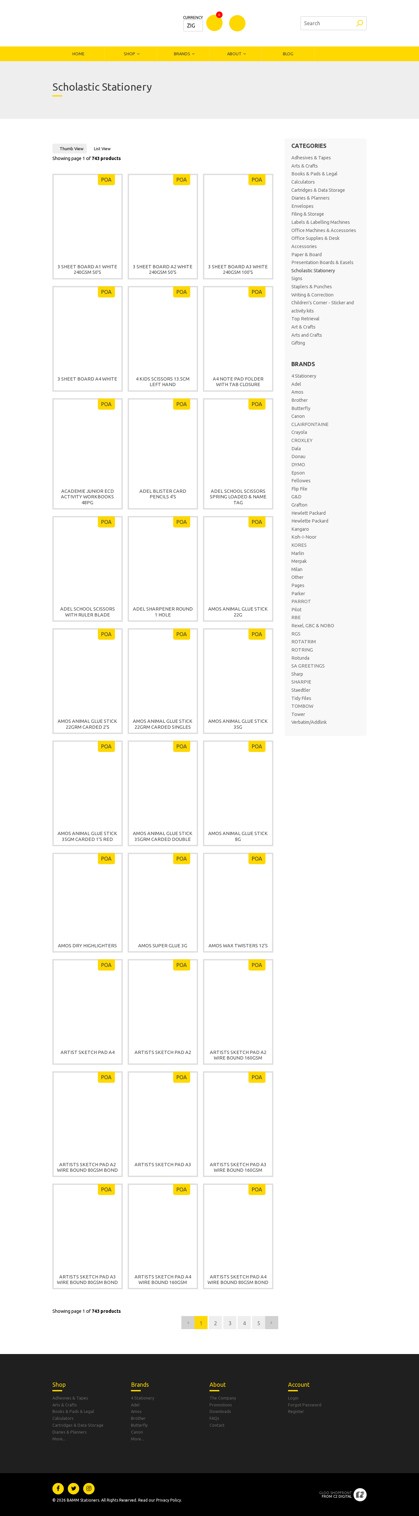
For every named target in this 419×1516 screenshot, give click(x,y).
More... (58, 1438)
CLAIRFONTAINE (310, 424)
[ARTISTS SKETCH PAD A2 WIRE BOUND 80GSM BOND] (87, 1113)
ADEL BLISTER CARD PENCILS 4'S (162, 494)
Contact (217, 1425)
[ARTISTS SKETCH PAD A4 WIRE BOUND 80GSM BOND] (238, 1226)
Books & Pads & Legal (314, 173)
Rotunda (300, 658)
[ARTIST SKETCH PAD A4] (87, 1001)
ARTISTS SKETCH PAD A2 (163, 1052)
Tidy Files (301, 698)
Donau (298, 456)
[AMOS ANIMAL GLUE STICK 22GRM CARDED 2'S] (87, 670)
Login (293, 1398)
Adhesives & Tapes (311, 157)
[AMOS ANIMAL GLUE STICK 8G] (238, 783)
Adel (296, 384)
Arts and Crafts (306, 335)
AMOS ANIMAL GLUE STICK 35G (238, 724)
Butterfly (300, 408)
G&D (296, 496)
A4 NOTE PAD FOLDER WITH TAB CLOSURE (238, 381)
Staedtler (300, 690)
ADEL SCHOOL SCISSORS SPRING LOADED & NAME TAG (238, 497)
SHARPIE (301, 682)
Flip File (299, 488)
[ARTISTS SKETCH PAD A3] (163, 1113)
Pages (297, 585)
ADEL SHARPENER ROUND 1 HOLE (163, 611)
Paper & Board (306, 254)
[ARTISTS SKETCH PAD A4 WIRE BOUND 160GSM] (163, 1226)
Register (296, 1411)
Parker (298, 593)
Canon (298, 416)
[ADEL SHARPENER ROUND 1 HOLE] (163, 558)
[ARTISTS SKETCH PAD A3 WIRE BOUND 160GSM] (238, 1113)
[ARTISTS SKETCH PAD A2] (163, 1001)
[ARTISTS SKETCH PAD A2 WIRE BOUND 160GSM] (238, 1001)
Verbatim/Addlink (309, 722)
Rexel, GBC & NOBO (312, 625)
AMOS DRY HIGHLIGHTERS (87, 945)
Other (297, 577)
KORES (299, 545)
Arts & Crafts (304, 166)
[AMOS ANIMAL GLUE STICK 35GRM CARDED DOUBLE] (163, 783)
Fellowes (301, 480)
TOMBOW (302, 706)
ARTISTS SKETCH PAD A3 (163, 1164)
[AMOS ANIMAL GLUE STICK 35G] (238, 670)
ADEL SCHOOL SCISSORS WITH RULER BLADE (87, 611)
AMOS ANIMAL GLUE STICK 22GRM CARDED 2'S (87, 724)
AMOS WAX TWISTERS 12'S (238, 945)
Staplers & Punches (311, 286)
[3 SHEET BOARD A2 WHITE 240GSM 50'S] (163, 216)
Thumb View (71, 148)
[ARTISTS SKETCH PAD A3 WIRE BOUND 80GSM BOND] (87, 1226)
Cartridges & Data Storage (318, 190)
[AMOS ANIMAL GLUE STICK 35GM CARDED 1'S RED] (87, 783)
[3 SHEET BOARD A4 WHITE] (87, 328)
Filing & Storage (307, 214)
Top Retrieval (305, 318)
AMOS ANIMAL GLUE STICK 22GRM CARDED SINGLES (162, 724)
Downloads (220, 1411)
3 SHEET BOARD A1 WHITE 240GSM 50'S (87, 269)
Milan (296, 569)
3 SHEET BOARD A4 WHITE (87, 379)
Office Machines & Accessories (323, 230)
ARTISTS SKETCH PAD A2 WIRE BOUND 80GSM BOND (87, 1167)
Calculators (303, 182)
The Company (223, 1398)
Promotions (221, 1404)
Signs (296, 278)
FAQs (214, 1418)
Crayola (299, 432)
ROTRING (302, 649)
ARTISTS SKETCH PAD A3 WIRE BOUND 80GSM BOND (87, 1279)
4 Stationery (303, 376)
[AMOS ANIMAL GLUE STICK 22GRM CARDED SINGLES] (163, 670)
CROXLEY (302, 440)
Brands (182, 53)
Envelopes (302, 206)
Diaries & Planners (310, 198)
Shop (129, 53)
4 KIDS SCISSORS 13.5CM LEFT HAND (163, 381)
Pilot (296, 609)
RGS (296, 633)
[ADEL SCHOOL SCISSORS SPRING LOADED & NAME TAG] (238, 440)
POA (106, 180)
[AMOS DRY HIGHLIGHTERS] (87, 895)
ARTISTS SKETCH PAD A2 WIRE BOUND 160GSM (238, 1055)
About (234, 53)
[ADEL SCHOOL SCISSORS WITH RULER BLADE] (87, 558)
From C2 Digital (335, 1494)
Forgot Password (304, 1404)
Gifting (298, 343)
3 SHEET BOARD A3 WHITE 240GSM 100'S (238, 269)
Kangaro (300, 529)
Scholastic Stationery (313, 270)
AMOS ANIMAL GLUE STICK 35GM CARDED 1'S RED (87, 836)
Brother (299, 400)
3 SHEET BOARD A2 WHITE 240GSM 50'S (162, 269)
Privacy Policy (168, 1500)
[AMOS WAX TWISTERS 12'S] (238, 895)
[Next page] (271, 1322)
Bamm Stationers (96, 23)
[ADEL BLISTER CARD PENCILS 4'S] (163, 440)
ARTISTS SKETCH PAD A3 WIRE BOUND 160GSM (238, 1167)
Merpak (299, 561)
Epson (298, 472)
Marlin (297, 553)
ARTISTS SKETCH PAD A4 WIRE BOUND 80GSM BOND (238, 1279)
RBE (296, 617)
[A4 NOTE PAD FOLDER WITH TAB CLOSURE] (238, 328)
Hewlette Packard (309, 521)
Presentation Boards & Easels (322, 262)
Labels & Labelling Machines (320, 222)
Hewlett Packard (308, 513)
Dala (296, 448)
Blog (288, 53)
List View (102, 148)
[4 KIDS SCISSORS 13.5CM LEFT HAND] (163, 328)
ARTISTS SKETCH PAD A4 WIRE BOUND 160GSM (163, 1279)
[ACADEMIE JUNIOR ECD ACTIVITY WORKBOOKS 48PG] (87, 440)
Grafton (299, 505)
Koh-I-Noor (304, 537)
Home (78, 53)
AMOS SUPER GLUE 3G (162, 945)
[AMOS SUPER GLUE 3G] (163, 895)
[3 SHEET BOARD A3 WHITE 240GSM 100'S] (238, 216)
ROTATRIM (303, 641)
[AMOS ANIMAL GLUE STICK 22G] (238, 558)
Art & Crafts (303, 327)
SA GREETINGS (308, 666)
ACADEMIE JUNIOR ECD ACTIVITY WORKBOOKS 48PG (87, 497)
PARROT (301, 601)
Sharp (297, 674)
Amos (297, 392)
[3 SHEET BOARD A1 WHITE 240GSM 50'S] (87, 216)
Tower (298, 714)
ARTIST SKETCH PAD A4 (88, 1052)
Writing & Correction (312, 294)
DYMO (298, 464)
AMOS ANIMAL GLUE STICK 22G (238, 611)
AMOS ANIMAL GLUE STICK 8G (238, 836)
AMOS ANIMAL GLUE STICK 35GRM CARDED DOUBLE (162, 836)
